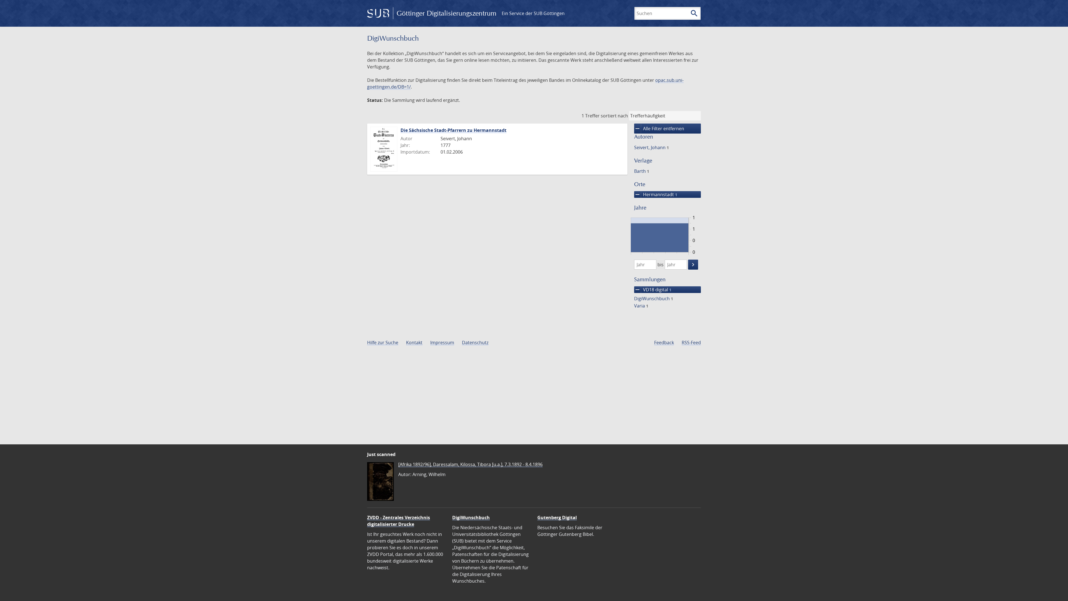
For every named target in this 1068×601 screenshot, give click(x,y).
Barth (641, 171)
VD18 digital (652, 289)
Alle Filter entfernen (659, 128)
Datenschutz (475, 342)
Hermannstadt (655, 194)
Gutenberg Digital (557, 517)
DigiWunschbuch (653, 298)
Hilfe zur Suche (382, 342)
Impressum (442, 342)
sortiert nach (614, 116)
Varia (641, 306)
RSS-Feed (691, 342)
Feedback (664, 342)
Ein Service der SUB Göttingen (533, 13)
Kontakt (414, 342)
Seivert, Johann (651, 147)
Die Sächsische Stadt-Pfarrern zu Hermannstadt (453, 130)
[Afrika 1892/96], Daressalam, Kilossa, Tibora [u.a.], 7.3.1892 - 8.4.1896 (470, 464)
